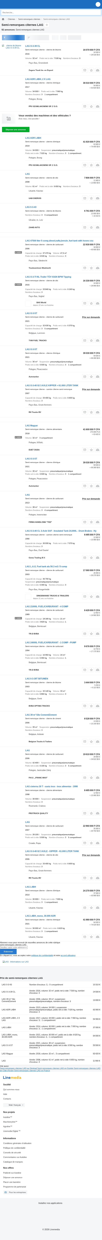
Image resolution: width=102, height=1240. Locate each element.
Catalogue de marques (13, 1162)
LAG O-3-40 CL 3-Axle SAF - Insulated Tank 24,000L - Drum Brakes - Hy (60, 531)
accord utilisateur (68, 955)
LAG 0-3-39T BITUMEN (36, 679)
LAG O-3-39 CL (32, 46)
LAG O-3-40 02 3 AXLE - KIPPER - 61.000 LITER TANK (52, 851)
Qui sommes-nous (11, 1089)
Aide (5, 1094)
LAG (27, 174)
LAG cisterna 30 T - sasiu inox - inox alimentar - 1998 (51, 786)
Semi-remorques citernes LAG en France (32, 1070)
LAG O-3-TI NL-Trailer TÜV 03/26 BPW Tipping (48, 277)
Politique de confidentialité (14, 1148)
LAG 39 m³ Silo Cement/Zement (41, 715)
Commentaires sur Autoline (15, 1157)
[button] (98, 4)
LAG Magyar (31, 425)
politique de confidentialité (42, 955)
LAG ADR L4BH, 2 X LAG (37, 79)
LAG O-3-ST (31, 313)
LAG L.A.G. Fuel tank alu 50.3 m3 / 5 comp (46, 566)
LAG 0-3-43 (30, 207)
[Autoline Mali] (17, 4)
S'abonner (8, 951)
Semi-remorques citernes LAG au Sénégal (18, 1068)
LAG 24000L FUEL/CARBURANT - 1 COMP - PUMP (50, 642)
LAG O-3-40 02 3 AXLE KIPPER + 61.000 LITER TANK (51, 385)
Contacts (7, 1099)
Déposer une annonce (16, 129)
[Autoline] (3, 19)
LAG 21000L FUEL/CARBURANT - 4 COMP (46, 606)
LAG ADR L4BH (33, 138)
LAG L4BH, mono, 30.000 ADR (40, 916)
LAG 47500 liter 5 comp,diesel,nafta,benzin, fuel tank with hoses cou (59, 241)
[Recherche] (98, 12)
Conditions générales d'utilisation (17, 1143)
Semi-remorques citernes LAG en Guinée (55, 1068)
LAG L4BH (30, 887)
